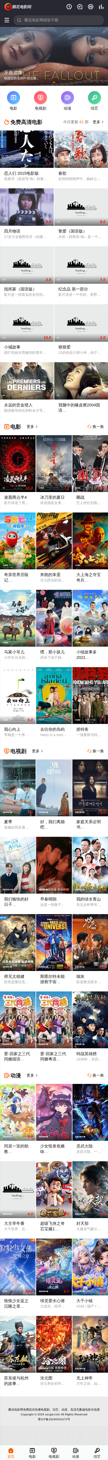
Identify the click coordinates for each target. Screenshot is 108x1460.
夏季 (8, 822)
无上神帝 (84, 1378)
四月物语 (12, 231)
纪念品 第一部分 (73, 289)
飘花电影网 (15, 1409)
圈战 (80, 497)
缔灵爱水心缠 (52, 1300)
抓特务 (82, 729)
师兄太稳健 (14, 976)
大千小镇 (84, 1300)
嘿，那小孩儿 (52, 652)
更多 (98, 122)
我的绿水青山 (88, 899)
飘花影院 (18, 7)
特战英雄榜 (86, 1053)
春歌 (62, 173)
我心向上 (12, 729)
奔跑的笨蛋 (50, 574)
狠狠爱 (64, 347)
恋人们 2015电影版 (21, 173)
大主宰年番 (14, 1223)
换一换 (96, 427)
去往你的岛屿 (52, 729)
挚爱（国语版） (72, 231)
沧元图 (46, 1378)
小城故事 (12, 347)
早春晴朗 (48, 899)
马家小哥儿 (14, 652)
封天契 (82, 1223)
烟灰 (80, 976)
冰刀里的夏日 (52, 497)
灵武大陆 (84, 1146)
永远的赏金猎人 (18, 405)
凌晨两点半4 (15, 497)
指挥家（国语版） (20, 289)
